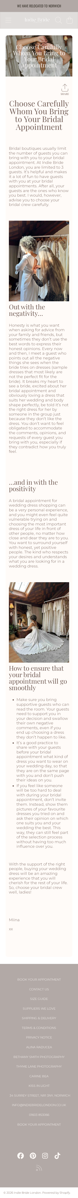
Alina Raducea (39, 1047)
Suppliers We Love (39, 1009)
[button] (8, 20)
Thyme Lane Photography (39, 1066)
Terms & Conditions (39, 1028)
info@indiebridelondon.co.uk (39, 1105)
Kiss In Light (39, 1086)
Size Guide (39, 999)
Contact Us (39, 989)
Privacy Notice (39, 1037)
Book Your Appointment (39, 979)
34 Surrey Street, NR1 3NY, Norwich (40, 1095)
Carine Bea (39, 1076)
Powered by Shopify (56, 1192)
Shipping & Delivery (39, 1018)
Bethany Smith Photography (39, 1057)
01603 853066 (39, 1115)
